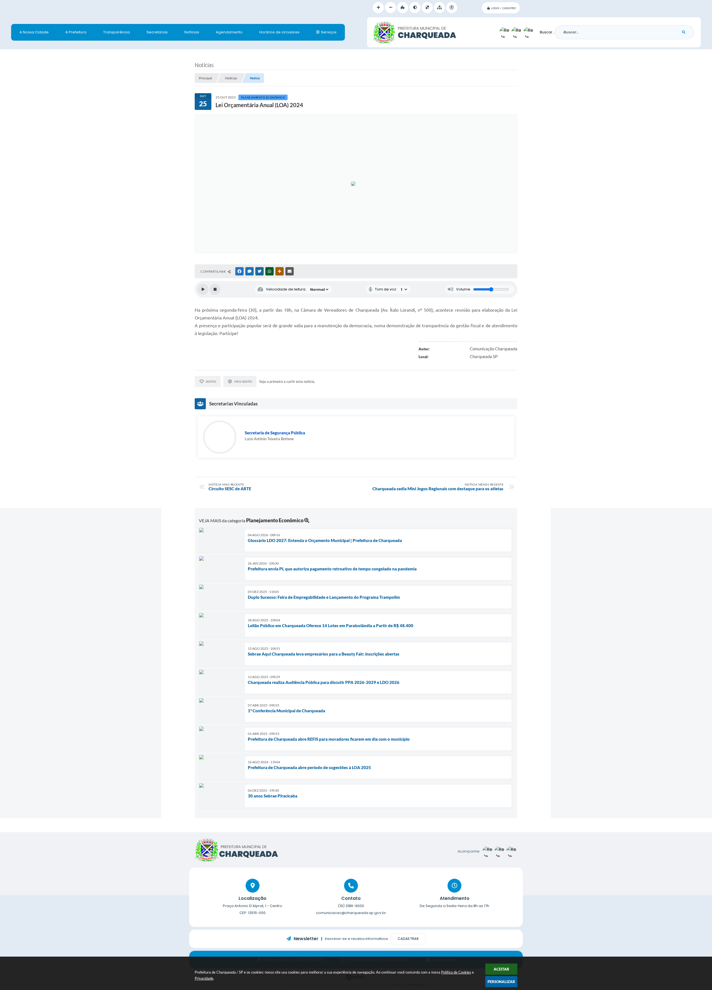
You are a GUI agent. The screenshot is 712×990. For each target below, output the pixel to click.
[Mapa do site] (439, 7)
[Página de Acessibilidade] (451, 7)
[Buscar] (683, 32)
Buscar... (547, 32)
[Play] (203, 289)
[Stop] (215, 289)
